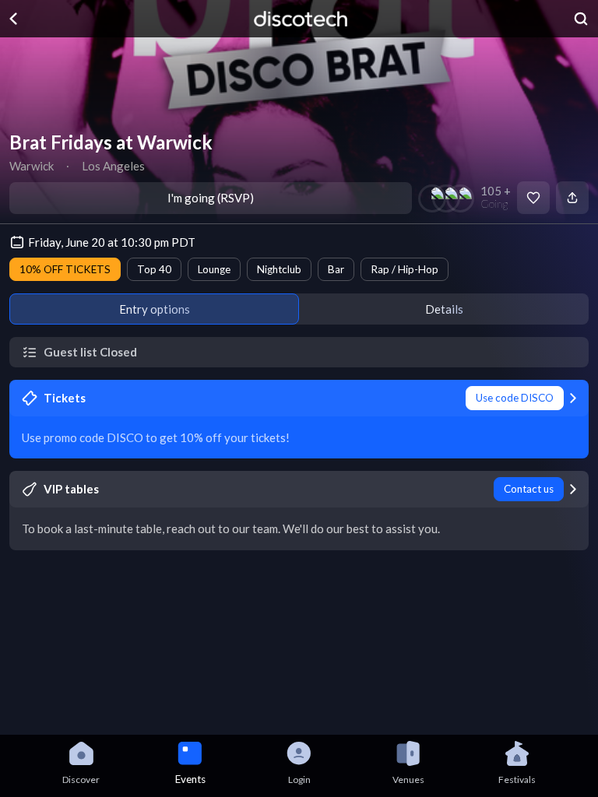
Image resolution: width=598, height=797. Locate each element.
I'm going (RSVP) (210, 198)
